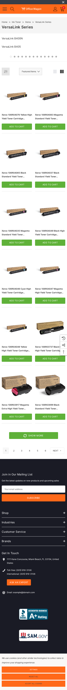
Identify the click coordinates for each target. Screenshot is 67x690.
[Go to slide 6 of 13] (30, 57)
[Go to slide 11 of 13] (48, 57)
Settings (33, 669)
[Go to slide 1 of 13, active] (11, 57)
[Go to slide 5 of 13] (26, 57)
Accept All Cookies (33, 684)
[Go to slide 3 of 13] (18, 57)
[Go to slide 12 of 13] (52, 57)
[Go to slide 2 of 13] (14, 57)
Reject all (33, 677)
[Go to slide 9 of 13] (41, 57)
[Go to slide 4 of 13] (22, 57)
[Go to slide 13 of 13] (56, 57)
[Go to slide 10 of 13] (45, 57)
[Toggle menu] (5, 8)
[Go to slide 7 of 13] (33, 57)
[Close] (63, 2)
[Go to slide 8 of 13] (37, 57)
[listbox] (30, 71)
